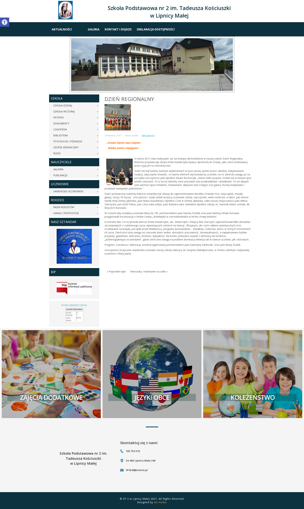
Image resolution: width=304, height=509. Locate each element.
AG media (160, 502)
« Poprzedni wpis (116, 271)
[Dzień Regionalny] (117, 117)
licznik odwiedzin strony (74, 305)
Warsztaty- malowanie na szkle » (149, 271)
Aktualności (148, 135)
